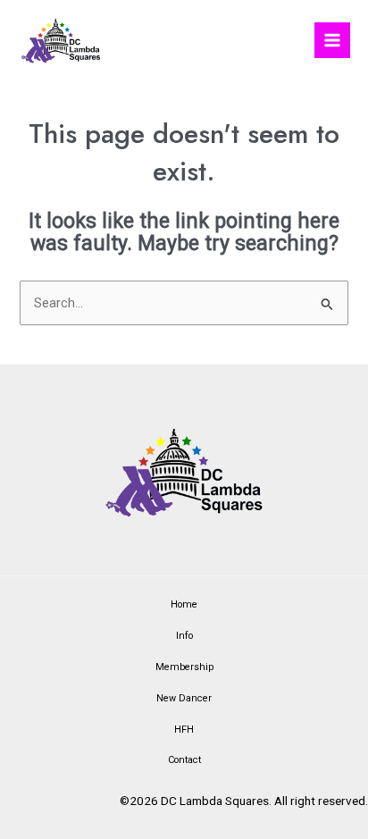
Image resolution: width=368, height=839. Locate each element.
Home (184, 604)
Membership (184, 667)
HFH (184, 729)
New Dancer (184, 698)
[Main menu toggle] (332, 40)
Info (184, 636)
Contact (184, 760)
